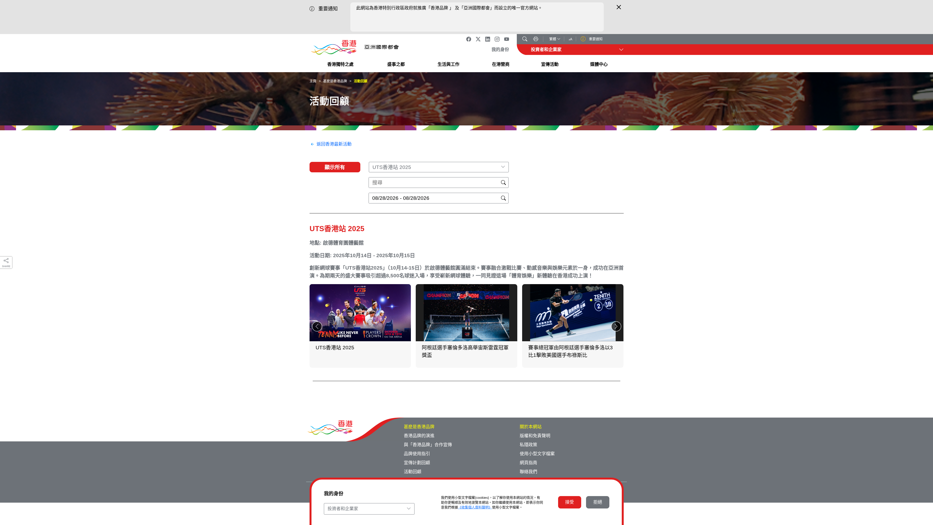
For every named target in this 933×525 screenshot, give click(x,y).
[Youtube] (506, 39)
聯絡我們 (528, 471)
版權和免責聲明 (535, 435)
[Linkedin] (487, 39)
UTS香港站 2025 (337, 229)
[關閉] (619, 9)
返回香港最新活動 (334, 144)
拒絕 (597, 502)
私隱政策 (528, 444)
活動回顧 (360, 81)
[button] (616, 326)
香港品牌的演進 (419, 435)
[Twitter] (478, 39)
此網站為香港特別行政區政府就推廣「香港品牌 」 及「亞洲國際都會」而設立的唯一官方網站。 (449, 8)
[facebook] (468, 39)
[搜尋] (524, 39)
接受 (569, 502)
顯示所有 (335, 167)
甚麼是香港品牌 (335, 81)
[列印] (535, 39)
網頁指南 (528, 462)
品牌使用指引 (417, 453)
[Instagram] (497, 39)
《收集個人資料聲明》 (475, 507)
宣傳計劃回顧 (417, 462)
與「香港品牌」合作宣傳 (428, 444)
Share (6, 266)
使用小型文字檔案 (537, 453)
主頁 (313, 81)
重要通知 (595, 39)
